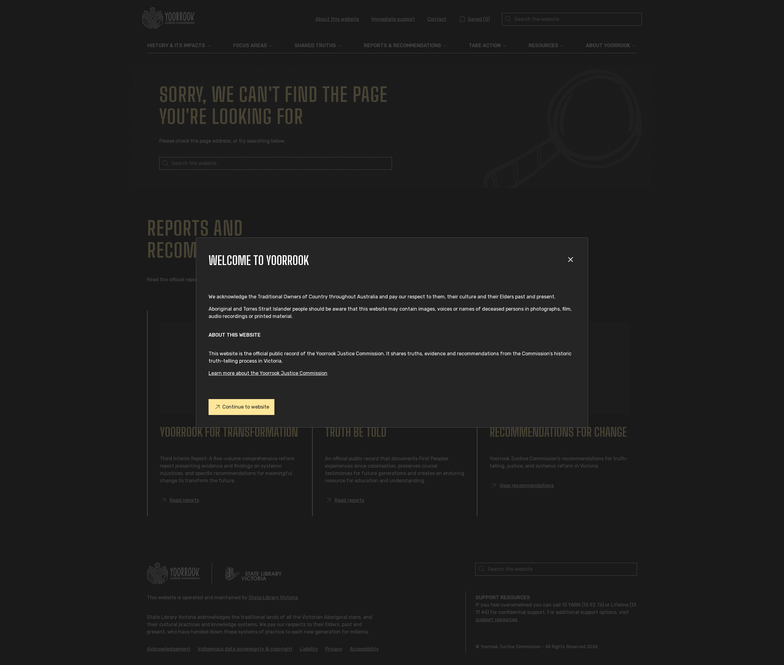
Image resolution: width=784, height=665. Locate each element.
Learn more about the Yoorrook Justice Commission (268, 373)
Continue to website (245, 407)
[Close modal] (571, 260)
